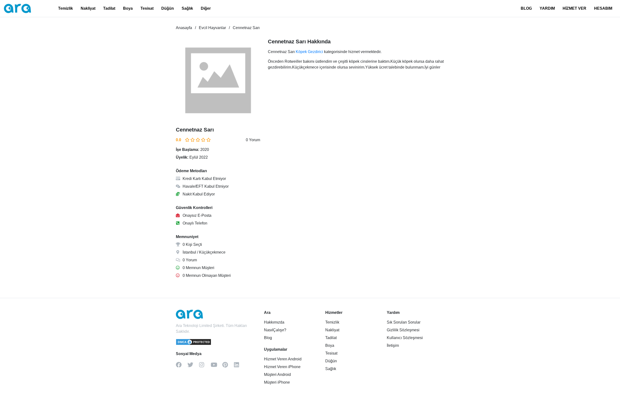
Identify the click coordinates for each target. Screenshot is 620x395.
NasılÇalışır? (275, 330)
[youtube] (216, 366)
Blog (268, 338)
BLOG (526, 8)
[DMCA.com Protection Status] (194, 344)
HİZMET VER (574, 8)
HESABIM (603, 8)
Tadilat (109, 8)
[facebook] (181, 366)
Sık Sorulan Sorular (403, 322)
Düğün (167, 8)
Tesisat (147, 8)
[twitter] (193, 366)
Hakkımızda (274, 322)
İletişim (393, 345)
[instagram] (205, 366)
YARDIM (547, 8)
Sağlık (187, 8)
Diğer (206, 8)
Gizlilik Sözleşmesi (403, 330)
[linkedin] (240, 366)
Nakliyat (88, 8)
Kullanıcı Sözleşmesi (405, 338)
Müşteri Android (277, 374)
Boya (128, 8)
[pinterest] (228, 366)
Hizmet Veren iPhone (282, 367)
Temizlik (65, 8)
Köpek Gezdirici (309, 52)
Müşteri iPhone (277, 382)
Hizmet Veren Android (283, 359)
